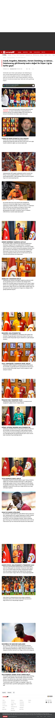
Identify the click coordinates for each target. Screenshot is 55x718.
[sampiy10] (6, 696)
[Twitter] (51, 702)
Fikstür (4, 707)
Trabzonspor (22, 705)
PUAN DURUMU (37, 52)
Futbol (4, 700)
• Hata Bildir (48, 716)
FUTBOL (19, 52)
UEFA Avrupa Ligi (36, 55)
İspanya (50, 55)
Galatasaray (27, 72)
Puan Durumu (5, 705)
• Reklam (44, 716)
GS (13, 692)
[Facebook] (49, 702)
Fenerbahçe (22, 702)
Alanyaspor (22, 707)
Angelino (4, 692)
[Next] (46, 702)
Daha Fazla (4, 709)
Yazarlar (29, 700)
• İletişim (41, 716)
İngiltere (45, 55)
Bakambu (9, 692)
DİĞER (31, 52)
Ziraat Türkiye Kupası (20, 55)
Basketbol (4, 702)
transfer (5, 76)
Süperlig (9, 55)
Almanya (41, 55)
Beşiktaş (21, 700)
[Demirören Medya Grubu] (50, 696)
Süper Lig (12, 700)
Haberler (4, 57)
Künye (29, 702)
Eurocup (4, 703)
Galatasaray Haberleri (11, 57)
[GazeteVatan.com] (5, 716)
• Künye (38, 716)
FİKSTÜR (43, 52)
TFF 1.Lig (14, 55)
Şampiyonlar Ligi (29, 55)
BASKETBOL (25, 52)
